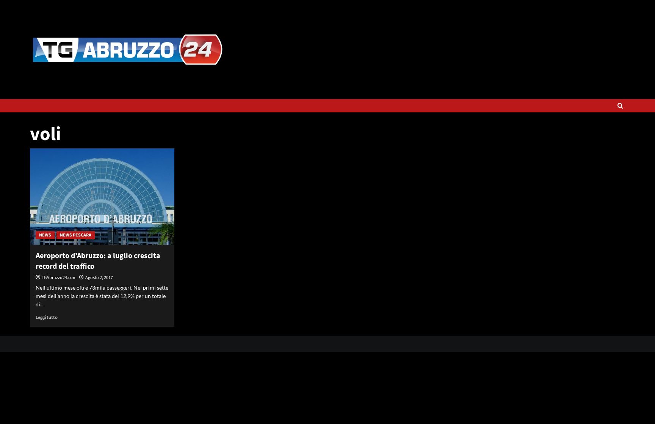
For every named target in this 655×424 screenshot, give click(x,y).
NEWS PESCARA (75, 235)
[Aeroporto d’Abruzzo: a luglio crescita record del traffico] (102, 196)
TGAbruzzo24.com (59, 277)
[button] (620, 105)
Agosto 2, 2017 (99, 277)
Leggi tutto (47, 317)
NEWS (45, 235)
